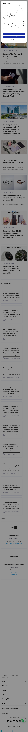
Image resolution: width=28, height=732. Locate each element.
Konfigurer (14, 39)
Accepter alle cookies (14, 34)
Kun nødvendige (14, 36)
